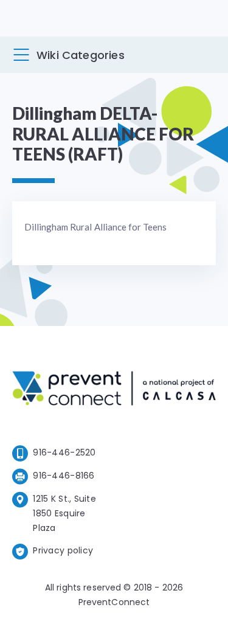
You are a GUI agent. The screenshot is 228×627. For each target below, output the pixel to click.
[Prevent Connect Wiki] (114, 390)
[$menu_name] (21, 55)
